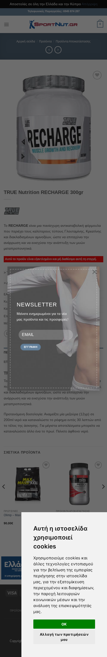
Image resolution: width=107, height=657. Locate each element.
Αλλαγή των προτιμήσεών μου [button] (64, 637)
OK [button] (64, 624)
